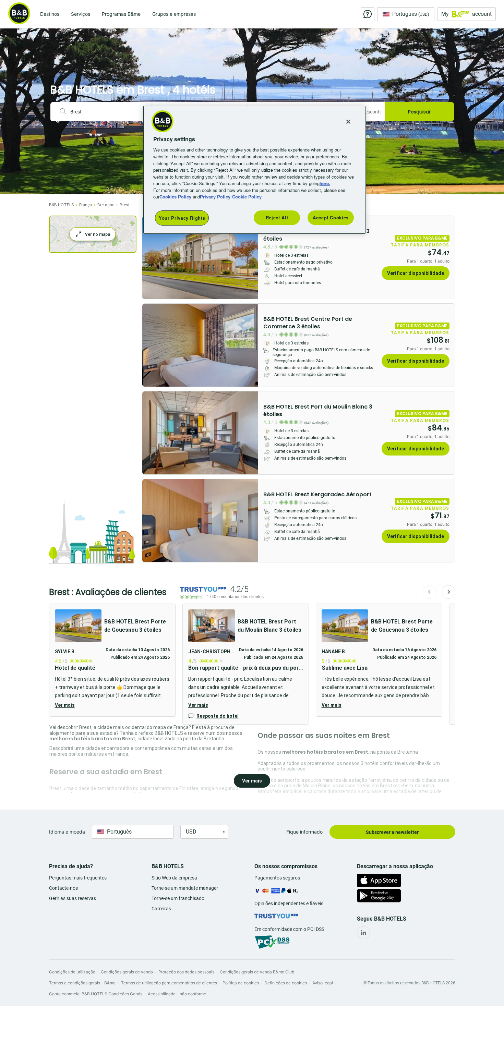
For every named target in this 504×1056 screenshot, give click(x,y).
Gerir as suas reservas (72, 898)
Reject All (277, 217)
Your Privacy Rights (182, 218)
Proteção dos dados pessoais (186, 971)
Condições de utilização (72, 971)
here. (325, 183)
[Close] (348, 121)
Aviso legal (322, 982)
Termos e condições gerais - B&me (82, 982)
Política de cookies (241, 982)
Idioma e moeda (67, 832)
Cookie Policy (247, 196)
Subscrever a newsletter (392, 832)
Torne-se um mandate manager (185, 888)
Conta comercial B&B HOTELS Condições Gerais (95, 993)
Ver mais (65, 705)
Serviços (80, 14)
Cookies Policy (175, 196)
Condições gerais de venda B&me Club (257, 971)
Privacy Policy (215, 196)
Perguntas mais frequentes (78, 878)
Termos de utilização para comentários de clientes (169, 982)
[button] (112, 660)
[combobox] (108, 111)
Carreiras (161, 908)
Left (149, 257)
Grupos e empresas (174, 14)
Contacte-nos (63, 888)
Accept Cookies (331, 217)
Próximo (448, 592)
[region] (254, 170)
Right (250, 257)
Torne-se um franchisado (178, 898)
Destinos (49, 14)
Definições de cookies (285, 982)
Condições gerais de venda (127, 971)
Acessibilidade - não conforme (177, 993)
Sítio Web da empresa (174, 878)
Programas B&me (121, 14)
